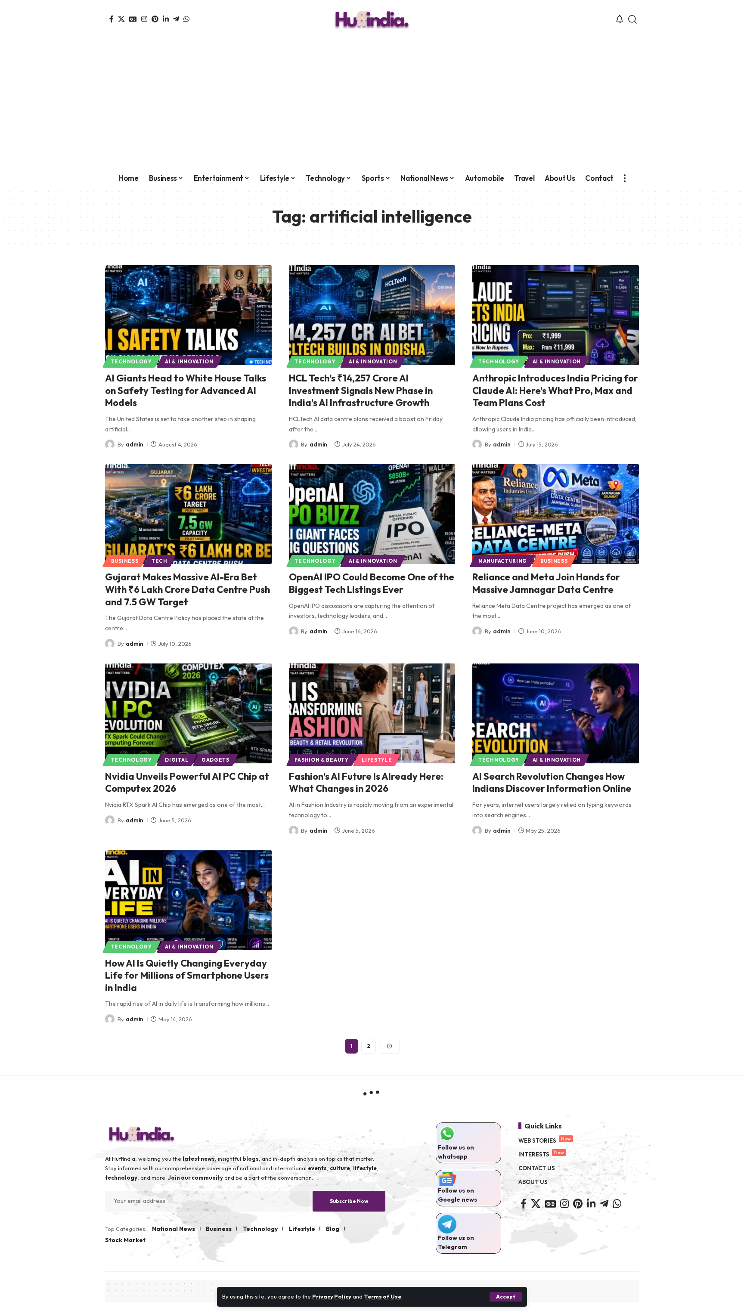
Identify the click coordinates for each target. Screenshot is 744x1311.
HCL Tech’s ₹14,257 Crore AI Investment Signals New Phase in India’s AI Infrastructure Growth (361, 390)
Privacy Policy (331, 1296)
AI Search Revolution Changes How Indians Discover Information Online (551, 782)
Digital (176, 759)
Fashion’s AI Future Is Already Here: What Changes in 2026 (366, 782)
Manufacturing (502, 561)
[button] (506, 1297)
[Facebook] (111, 18)
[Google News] (133, 18)
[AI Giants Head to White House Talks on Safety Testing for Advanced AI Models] (188, 315)
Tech (159, 561)
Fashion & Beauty (321, 759)
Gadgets (215, 759)
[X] (121, 18)
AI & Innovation (189, 361)
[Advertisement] (372, 103)
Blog (332, 1229)
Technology (131, 361)
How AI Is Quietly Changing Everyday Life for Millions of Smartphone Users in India (187, 975)
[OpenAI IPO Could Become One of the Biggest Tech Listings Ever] (372, 514)
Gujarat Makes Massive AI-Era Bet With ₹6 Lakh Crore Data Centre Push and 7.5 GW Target (187, 589)
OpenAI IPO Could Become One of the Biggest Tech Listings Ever (371, 583)
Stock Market (125, 1240)
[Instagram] (144, 18)
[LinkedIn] (166, 18)
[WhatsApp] (186, 18)
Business (125, 561)
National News (173, 1229)
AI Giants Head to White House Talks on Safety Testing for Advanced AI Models (185, 390)
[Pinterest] (155, 18)
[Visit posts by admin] (110, 444)
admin (134, 444)
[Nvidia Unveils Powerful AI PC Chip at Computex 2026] (188, 713)
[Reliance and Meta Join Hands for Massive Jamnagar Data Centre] (555, 514)
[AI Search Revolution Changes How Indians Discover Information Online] (555, 713)
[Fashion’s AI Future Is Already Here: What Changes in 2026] (372, 713)
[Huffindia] (372, 19)
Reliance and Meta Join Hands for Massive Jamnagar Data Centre (546, 583)
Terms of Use (382, 1296)
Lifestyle (377, 759)
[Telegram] (176, 18)
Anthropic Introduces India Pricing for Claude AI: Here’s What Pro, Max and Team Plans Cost (555, 390)
